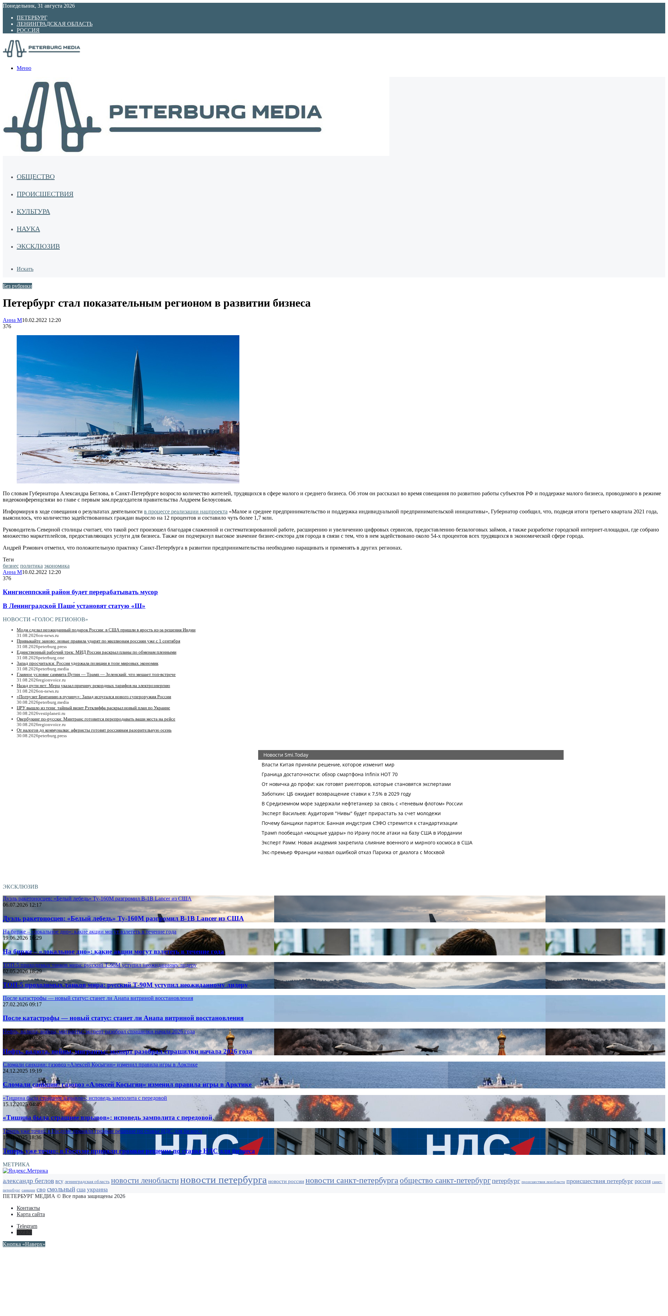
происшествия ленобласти (543, 1182)
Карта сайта (31, 1214)
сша (81, 1189)
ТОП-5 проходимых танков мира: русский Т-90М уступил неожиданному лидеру (125, 984)
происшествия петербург (599, 1180)
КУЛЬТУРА (33, 211)
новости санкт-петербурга (351, 1180)
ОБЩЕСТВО (36, 176)
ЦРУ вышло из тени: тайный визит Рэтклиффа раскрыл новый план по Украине (93, 707)
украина (97, 1189)
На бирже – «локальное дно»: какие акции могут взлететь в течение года (113, 951)
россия (643, 1181)
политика (31, 566)
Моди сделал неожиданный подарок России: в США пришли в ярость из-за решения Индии (106, 629)
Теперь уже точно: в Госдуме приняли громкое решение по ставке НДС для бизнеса (129, 1151)
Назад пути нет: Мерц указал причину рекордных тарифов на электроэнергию (93, 685)
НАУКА (28, 229)
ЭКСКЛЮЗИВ (38, 246)
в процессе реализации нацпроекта (186, 511)
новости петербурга (223, 1179)
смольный (61, 1189)
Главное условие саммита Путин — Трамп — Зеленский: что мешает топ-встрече (96, 674)
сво (41, 1189)
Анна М (12, 320)
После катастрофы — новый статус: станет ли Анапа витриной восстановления (123, 1018)
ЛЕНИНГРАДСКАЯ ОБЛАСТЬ (55, 24)
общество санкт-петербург (445, 1180)
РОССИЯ (28, 30)
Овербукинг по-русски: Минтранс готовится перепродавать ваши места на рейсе (96, 719)
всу (59, 1181)
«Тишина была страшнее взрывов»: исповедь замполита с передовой (107, 1117)
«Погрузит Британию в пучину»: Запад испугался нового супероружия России (94, 696)
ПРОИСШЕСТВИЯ (45, 194)
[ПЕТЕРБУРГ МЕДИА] (49, 56)
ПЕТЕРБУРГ (32, 18)
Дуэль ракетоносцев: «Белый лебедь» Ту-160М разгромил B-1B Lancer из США (123, 918)
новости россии (286, 1181)
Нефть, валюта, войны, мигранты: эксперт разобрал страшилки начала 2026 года (127, 1051)
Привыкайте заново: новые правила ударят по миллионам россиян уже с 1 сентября (98, 641)
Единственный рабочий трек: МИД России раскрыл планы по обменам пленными (96, 652)
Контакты (28, 1208)
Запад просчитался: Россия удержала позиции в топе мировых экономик (87, 663)
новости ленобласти (145, 1180)
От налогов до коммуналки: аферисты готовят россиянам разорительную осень (94, 730)
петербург (506, 1180)
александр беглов (28, 1180)
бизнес (11, 566)
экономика (57, 566)
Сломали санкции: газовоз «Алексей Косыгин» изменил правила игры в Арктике (127, 1084)
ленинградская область (87, 1181)
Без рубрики (17, 286)
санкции (28, 1190)
